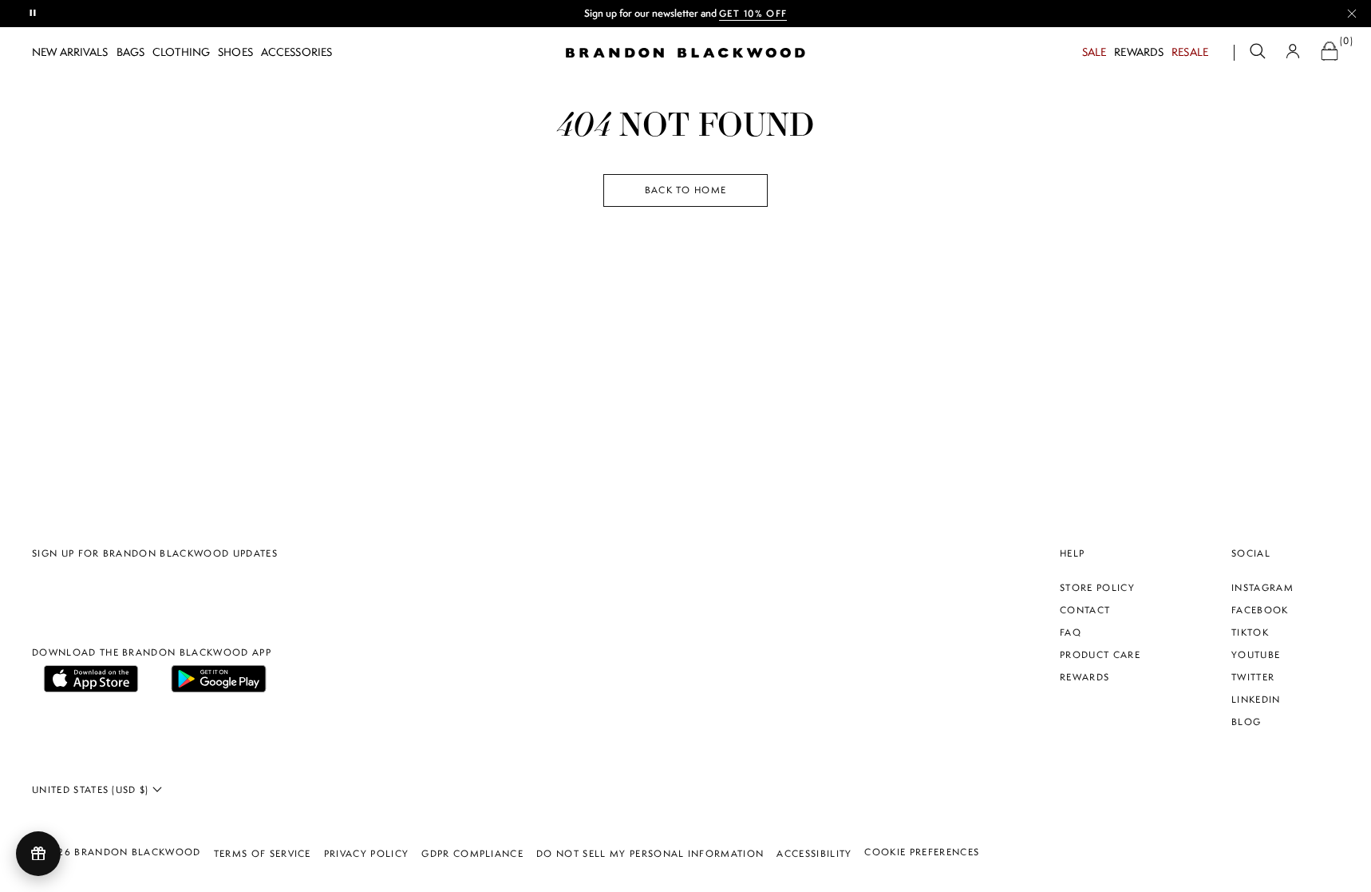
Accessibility (813, 853)
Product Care (1100, 654)
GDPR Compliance (472, 853)
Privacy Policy (366, 853)
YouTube (1255, 654)
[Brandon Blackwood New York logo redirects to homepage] (685, 52)
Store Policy (1097, 587)
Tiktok (1250, 632)
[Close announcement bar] (1351, 13)
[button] (1258, 53)
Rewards (1139, 52)
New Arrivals (70, 52)
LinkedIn (1256, 699)
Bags (131, 52)
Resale (1189, 52)
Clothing (181, 52)
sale (1094, 52)
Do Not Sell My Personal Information (650, 853)
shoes (235, 52)
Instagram (1262, 587)
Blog (1246, 722)
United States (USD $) (92, 789)
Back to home (686, 190)
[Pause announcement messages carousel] (33, 13)
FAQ (1070, 632)
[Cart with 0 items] (1329, 53)
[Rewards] (38, 853)
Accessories (296, 52)
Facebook (1260, 610)
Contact (1085, 610)
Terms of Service (262, 853)
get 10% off (599, 13)
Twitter (1252, 677)
